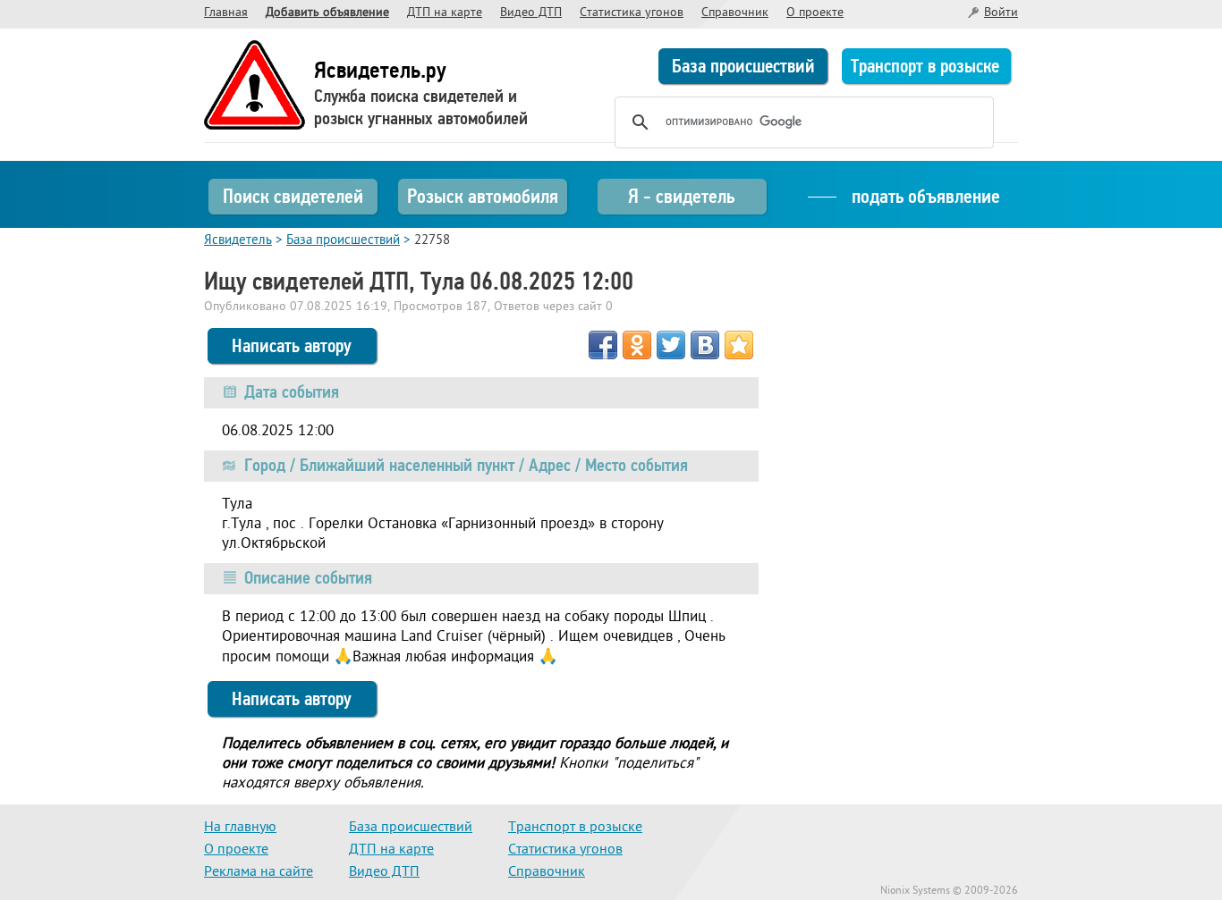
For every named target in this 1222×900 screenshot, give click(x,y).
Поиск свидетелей (293, 196)
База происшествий (743, 66)
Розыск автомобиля (482, 196)
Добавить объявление (327, 13)
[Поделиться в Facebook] (603, 345)
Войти (1001, 13)
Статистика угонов (631, 13)
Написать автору (292, 345)
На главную (240, 828)
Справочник (734, 13)
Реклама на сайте (258, 872)
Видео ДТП (531, 13)
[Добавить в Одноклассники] (637, 345)
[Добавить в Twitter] (671, 345)
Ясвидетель (238, 240)
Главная (226, 13)
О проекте (815, 13)
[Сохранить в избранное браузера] (739, 345)
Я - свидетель (681, 196)
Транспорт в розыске (925, 66)
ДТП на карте (444, 13)
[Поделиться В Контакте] (705, 345)
